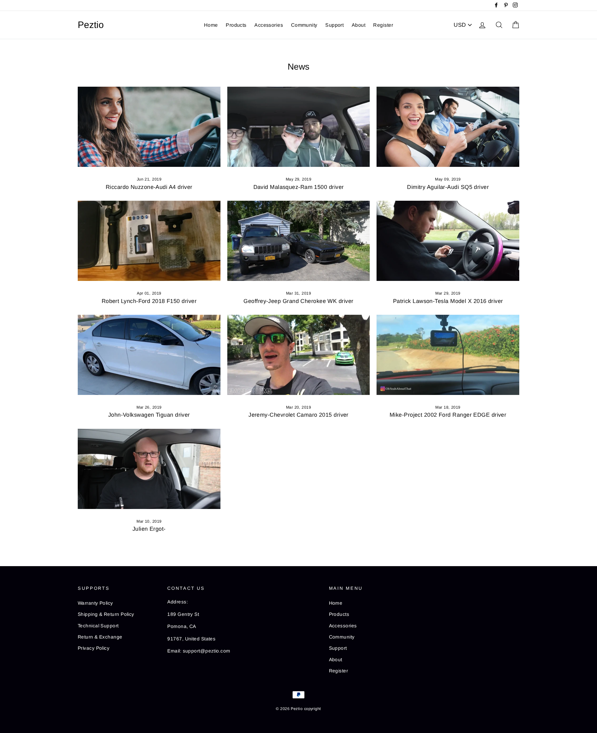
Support (334, 25)
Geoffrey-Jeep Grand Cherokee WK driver (298, 301)
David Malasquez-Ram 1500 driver (298, 187)
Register (383, 25)
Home (211, 25)
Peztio (91, 25)
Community (304, 25)
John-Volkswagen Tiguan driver (149, 415)
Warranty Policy (95, 603)
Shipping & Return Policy (106, 614)
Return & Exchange (100, 636)
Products (236, 25)
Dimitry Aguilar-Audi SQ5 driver (448, 187)
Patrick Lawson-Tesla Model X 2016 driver (448, 301)
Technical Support (98, 625)
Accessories (268, 25)
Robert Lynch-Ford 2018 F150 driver (149, 301)
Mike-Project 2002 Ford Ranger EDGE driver (448, 415)
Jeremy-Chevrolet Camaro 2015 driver (298, 415)
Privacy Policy (93, 648)
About (358, 25)
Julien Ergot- (149, 529)
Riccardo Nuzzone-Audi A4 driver (149, 187)
